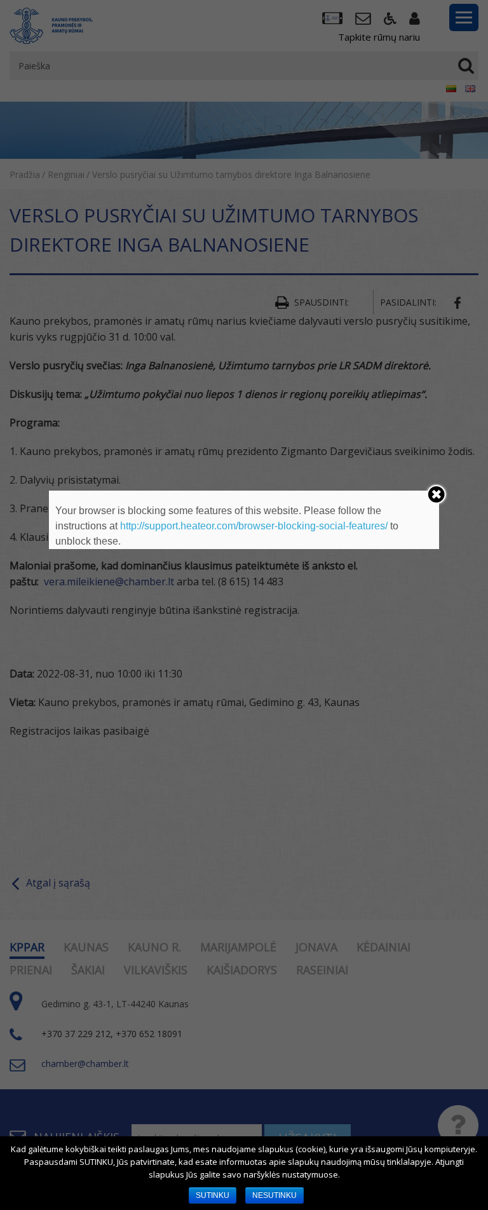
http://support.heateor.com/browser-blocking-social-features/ (254, 525)
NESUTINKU (274, 1195)
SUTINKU (212, 1195)
